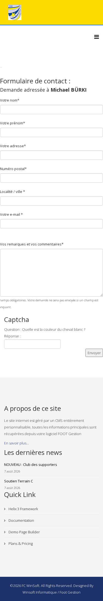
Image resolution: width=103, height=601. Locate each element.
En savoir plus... (16, 443)
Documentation (21, 520)
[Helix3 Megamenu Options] (96, 37)
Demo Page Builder (24, 531)
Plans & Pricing (20, 543)
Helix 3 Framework (23, 508)
